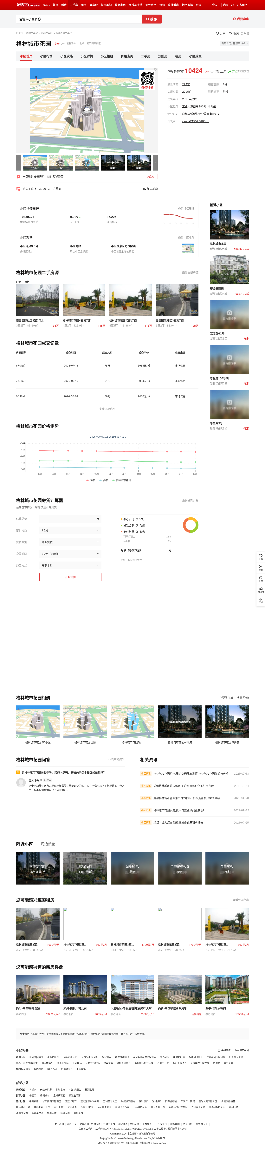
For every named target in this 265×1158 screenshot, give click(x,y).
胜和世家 (60, 1089)
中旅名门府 (179, 1057)
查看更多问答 (116, 759)
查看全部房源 (190, 272)
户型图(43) (226, 697)
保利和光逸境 (23, 1068)
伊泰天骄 (51, 1113)
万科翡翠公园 (110, 1101)
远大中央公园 (104, 1107)
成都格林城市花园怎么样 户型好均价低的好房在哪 (183, 785)
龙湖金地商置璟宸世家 (144, 1057)
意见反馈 (134, 1124)
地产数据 (187, 4)
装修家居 (120, 4)
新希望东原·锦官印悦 (27, 1063)
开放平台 (162, 1124)
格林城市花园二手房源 (37, 272)
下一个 (155, 163)
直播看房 (173, 4)
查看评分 (71, 43)
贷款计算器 (243, 71)
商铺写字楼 (135, 4)
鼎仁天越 (228, 1063)
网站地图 (122, 1124)
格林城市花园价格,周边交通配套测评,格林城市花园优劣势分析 (190, 773)
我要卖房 (243, 19)
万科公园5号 (87, 1107)
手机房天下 (148, 1124)
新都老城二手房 (64, 33)
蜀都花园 (78, 1113)
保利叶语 (72, 1107)
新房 (64, 4)
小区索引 (182, 1129)
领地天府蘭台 (124, 1063)
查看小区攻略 (186, 237)
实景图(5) (243, 697)
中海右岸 (34, 1101)
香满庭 (216, 1063)
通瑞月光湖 (22, 1113)
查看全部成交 (107, 408)
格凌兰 (32, 1095)
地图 (214, 106)
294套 (186, 84)
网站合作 (71, 1124)
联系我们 (84, 1124)
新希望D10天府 (217, 1107)
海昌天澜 (65, 1113)
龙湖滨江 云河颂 (89, 1057)
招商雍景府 (67, 1068)
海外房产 (150, 4)
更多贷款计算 (190, 500)
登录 (214, 4)
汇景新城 (81, 1068)
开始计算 (70, 577)
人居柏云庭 (163, 1063)
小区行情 (46, 56)
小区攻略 (66, 56)
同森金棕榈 (171, 1101)
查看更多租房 (241, 899)
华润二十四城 (188, 1101)
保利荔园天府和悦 (216, 1057)
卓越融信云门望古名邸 (45, 1068)
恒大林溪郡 (47, 1063)
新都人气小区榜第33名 (234, 43)
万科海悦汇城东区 (178, 1107)
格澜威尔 (44, 1095)
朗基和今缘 (63, 1063)
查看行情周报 (186, 208)
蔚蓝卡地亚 (71, 1101)
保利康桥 (143, 1101)
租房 (84, 4)
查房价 (94, 4)
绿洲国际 (20, 1057)
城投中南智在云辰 (144, 1063)
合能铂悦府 (53, 1057)
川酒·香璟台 (75, 1089)
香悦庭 (32, 1089)
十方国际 (77, 1063)
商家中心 (228, 4)
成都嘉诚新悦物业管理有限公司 (201, 113)
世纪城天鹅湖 (128, 1101)
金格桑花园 (59, 1095)
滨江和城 (58, 1107)
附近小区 (24, 844)
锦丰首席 (108, 1063)
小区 (109, 1129)
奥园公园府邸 (36, 1057)
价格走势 (127, 56)
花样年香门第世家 (200, 1063)
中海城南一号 (23, 1107)
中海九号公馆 (158, 1107)
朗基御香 (106, 1057)
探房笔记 (106, 4)
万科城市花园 (140, 1107)
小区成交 (195, 56)
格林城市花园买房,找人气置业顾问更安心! (178, 810)
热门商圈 (172, 1129)
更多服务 (242, 4)
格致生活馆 (75, 1095)
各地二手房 (109, 1124)
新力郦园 (164, 1057)
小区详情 (87, 56)
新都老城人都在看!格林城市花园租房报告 (178, 822)
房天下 (19, 33)
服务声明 (175, 1124)
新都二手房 (47, 33)
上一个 (18, 163)
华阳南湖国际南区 (51, 1101)
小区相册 (107, 56)
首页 (55, 4)
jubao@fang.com (159, 1143)
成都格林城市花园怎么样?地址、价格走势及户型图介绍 (186, 798)
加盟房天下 (202, 1124)
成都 (45, 5)
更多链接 (187, 1124)
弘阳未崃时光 (180, 1063)
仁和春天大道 (198, 1107)
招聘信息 (95, 1124)
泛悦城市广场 (93, 1063)
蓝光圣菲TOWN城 (90, 1101)
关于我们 (59, 1124)
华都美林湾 (37, 1113)
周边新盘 (48, 844)
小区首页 (26, 56)
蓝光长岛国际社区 (208, 1101)
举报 (246, 33)
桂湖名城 (89, 1089)
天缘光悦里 (46, 1089)
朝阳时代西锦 (122, 1107)
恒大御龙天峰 (236, 1057)
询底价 (150, 176)
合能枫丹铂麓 (228, 1101)
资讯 (162, 4)
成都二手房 (32, 33)
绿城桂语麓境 (122, 1057)
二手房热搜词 (161, 1129)
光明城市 (156, 1101)
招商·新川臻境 (70, 1057)
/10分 (60, 43)
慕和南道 (233, 1107)
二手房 (74, 4)
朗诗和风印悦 (196, 1057)
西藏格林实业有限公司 (195, 121)
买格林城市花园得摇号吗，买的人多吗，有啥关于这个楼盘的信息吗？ (64, 772)
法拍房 (162, 56)
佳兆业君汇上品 (42, 1107)
